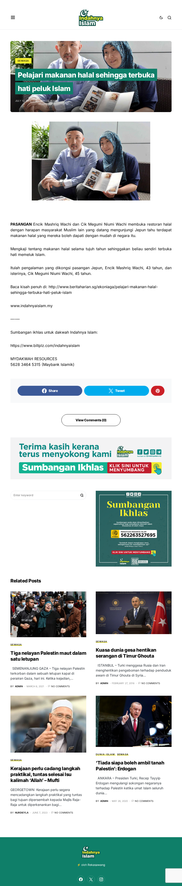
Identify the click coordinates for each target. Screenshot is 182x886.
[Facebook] (81, 879)
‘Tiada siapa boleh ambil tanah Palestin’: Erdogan (130, 766)
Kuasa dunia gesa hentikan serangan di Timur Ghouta (126, 653)
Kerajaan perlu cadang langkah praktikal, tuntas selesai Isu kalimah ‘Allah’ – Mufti (45, 774)
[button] (12, 17)
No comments (60, 686)
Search (82, 495)
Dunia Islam (105, 754)
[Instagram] (101, 879)
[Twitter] (91, 879)
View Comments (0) (91, 420)
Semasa (23, 60)
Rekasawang (96, 865)
